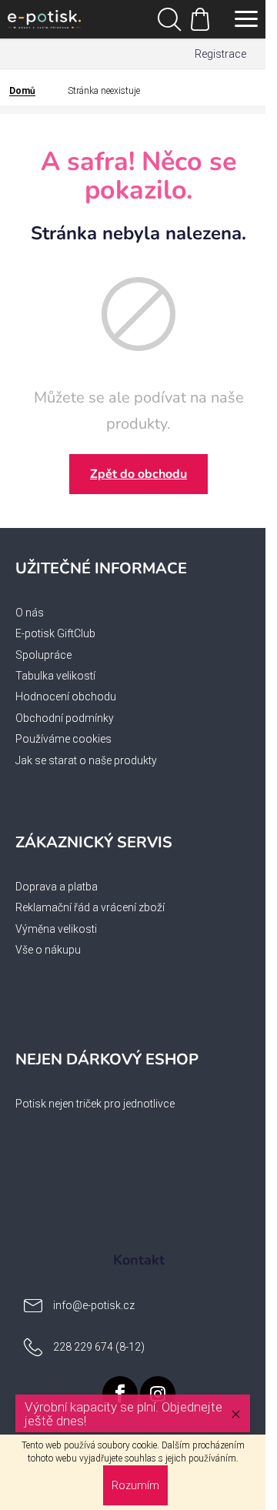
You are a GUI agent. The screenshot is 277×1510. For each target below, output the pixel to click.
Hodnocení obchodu (65, 696)
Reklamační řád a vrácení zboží (90, 907)
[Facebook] (120, 1393)
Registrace (220, 54)
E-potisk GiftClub (55, 633)
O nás (29, 612)
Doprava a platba (56, 886)
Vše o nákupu (48, 950)
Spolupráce (43, 655)
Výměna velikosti (56, 929)
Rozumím (135, 1485)
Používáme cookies (63, 739)
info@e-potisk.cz (94, 1304)
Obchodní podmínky (64, 718)
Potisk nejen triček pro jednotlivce (95, 1103)
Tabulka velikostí (55, 676)
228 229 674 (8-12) (99, 1346)
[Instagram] (157, 1393)
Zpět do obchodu (138, 474)
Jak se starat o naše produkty (86, 760)
